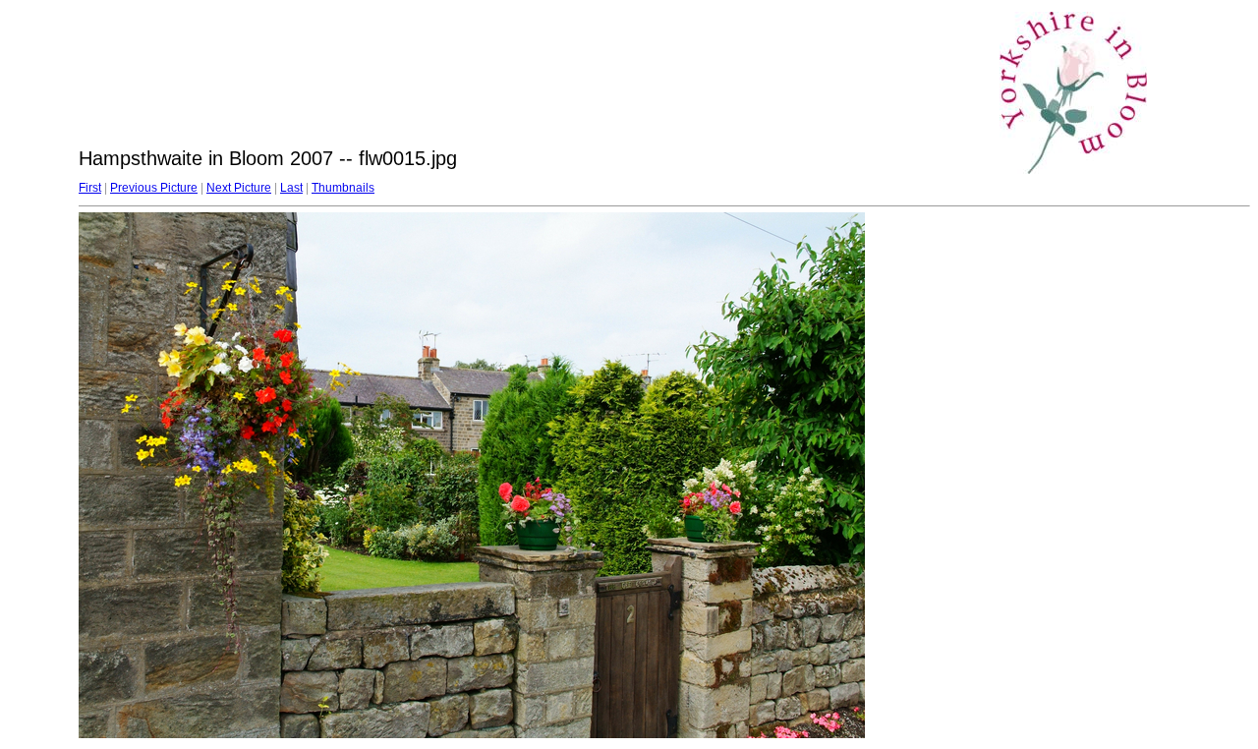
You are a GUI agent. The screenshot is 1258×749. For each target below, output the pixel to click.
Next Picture (238, 188)
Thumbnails (343, 188)
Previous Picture (154, 188)
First (90, 188)
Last (291, 188)
